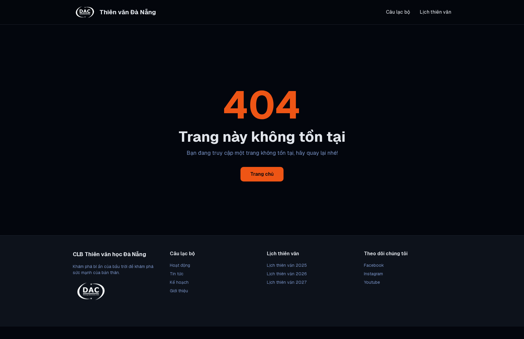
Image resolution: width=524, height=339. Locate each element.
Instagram (373, 273)
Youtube (372, 282)
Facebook (374, 265)
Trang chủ (262, 174)
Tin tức (176, 273)
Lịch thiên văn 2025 (287, 265)
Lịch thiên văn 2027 (287, 282)
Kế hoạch (179, 282)
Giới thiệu (179, 290)
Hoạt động (180, 265)
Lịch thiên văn (435, 12)
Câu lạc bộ (398, 12)
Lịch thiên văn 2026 (287, 273)
